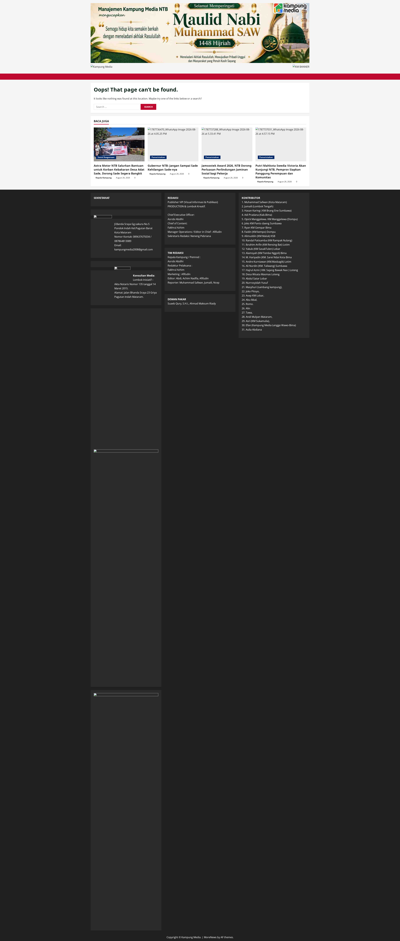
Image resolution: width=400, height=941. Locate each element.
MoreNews (210, 937)
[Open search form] (308, 77)
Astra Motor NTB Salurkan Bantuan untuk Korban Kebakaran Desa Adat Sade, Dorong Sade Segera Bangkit (119, 169)
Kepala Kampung (104, 177)
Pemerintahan (158, 157)
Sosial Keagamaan (106, 157)
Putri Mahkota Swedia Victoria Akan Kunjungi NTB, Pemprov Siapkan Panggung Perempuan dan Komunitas (280, 171)
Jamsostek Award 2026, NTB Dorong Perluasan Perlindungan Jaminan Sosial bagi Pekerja (226, 169)
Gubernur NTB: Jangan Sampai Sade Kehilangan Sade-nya (173, 167)
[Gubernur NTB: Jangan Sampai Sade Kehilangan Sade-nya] (173, 144)
